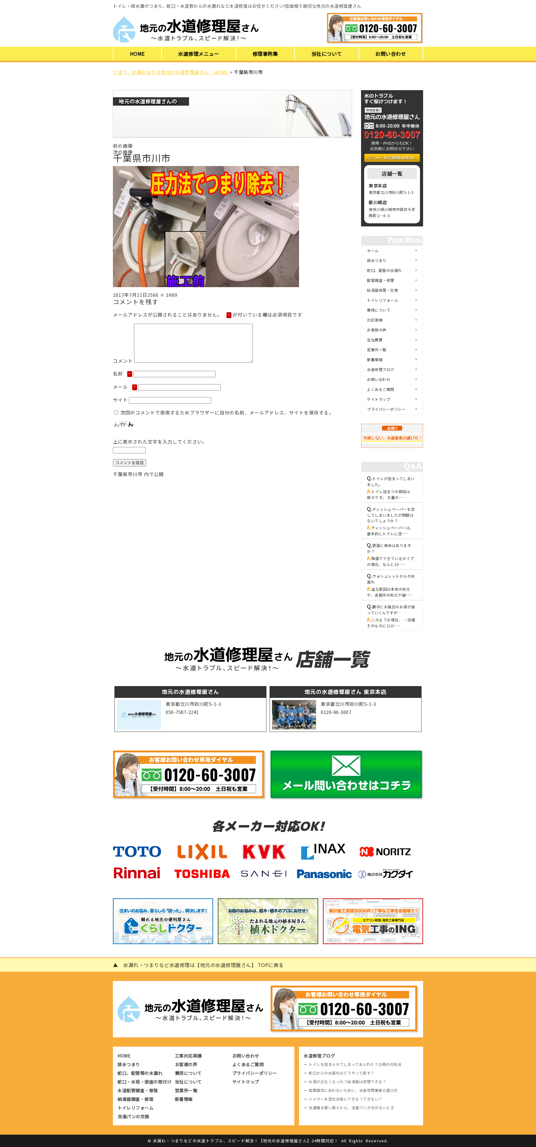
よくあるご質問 (380, 389)
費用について (378, 310)
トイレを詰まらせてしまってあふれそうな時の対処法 (355, 1064)
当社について (326, 53)
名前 (122, 373)
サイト (120, 399)
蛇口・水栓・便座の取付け (145, 1082)
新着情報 (374, 359)
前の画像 (123, 145)
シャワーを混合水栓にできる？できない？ (345, 1098)
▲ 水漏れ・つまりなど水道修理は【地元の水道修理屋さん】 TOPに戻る (198, 965)
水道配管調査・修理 (138, 1090)
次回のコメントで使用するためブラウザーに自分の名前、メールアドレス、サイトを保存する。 (227, 412)
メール (124, 386)
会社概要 (374, 339)
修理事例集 (265, 53)
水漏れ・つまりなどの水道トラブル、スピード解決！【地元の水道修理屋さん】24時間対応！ (246, 1141)
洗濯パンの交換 (134, 1116)
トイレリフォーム (382, 300)
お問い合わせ (390, 53)
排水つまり (376, 260)
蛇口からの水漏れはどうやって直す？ (341, 1072)
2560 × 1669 (162, 294)
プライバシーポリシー (386, 409)
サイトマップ (378, 399)
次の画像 (123, 152)
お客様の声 (376, 329)
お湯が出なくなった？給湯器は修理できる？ (347, 1081)
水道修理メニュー (198, 53)
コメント (123, 360)
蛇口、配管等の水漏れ (140, 1073)
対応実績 (374, 319)
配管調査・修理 (380, 280)
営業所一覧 (376, 349)
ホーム (373, 250)
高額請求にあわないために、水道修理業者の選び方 (353, 1090)
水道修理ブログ (380, 369)
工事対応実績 (188, 1056)
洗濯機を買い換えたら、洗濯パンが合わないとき (351, 1107)
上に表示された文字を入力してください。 (160, 441)
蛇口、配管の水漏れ (384, 270)
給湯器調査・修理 (136, 1099)
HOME (137, 53)
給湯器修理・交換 (382, 290)
